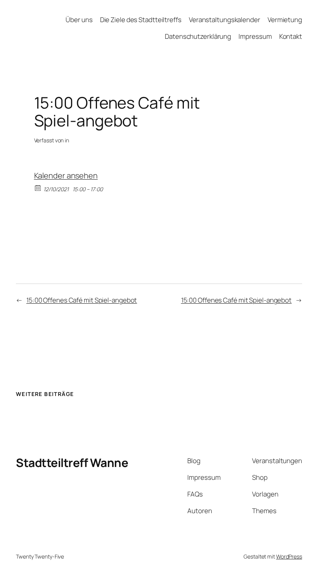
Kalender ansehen (66, 175)
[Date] (38, 187)
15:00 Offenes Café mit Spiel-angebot (81, 300)
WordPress (289, 556)
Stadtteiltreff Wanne (72, 462)
